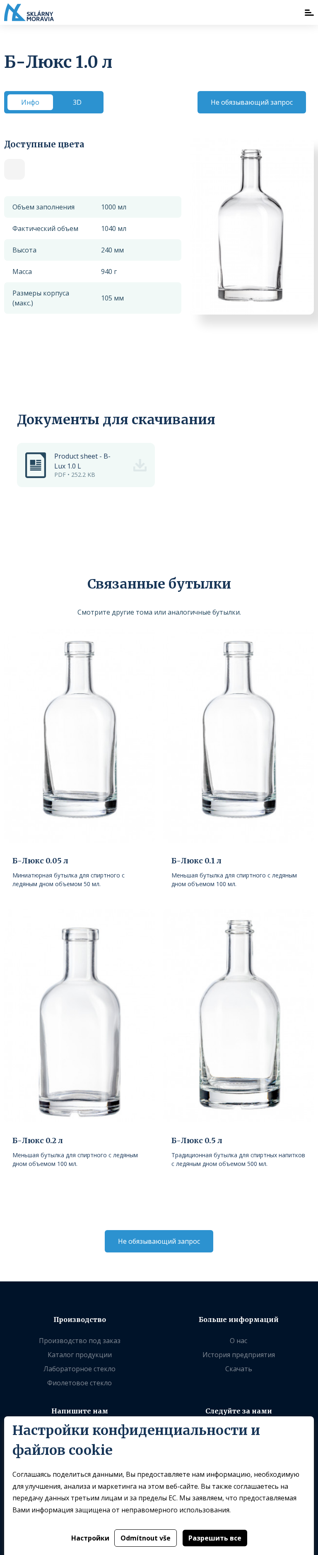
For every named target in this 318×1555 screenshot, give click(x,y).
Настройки (90, 1538)
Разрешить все (214, 1538)
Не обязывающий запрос (252, 102)
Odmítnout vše (145, 1538)
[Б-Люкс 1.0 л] (14, 169)
